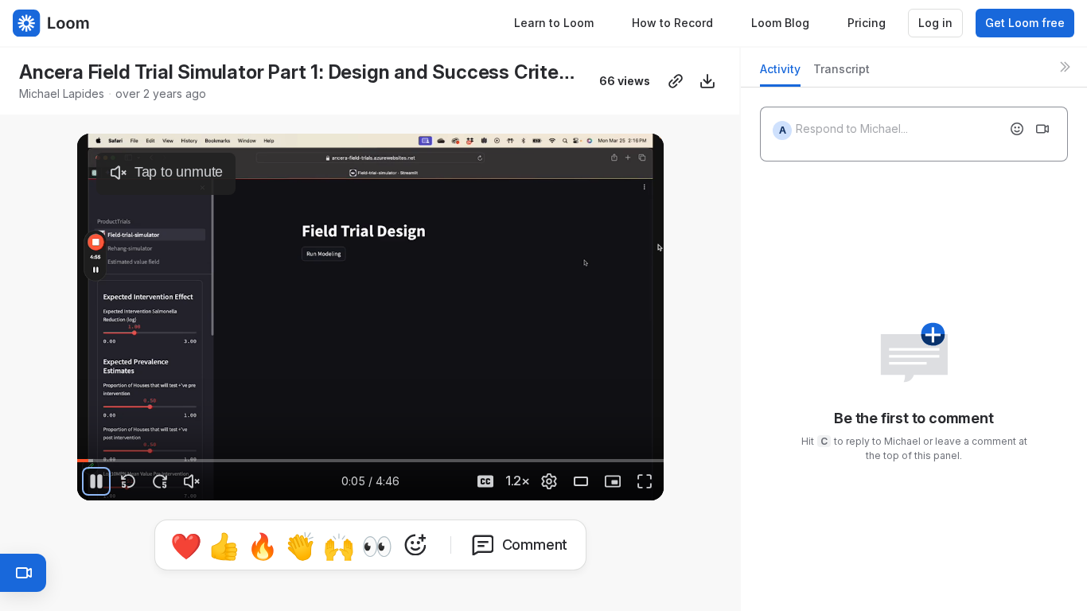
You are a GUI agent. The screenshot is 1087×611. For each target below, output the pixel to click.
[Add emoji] (1017, 129)
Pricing (866, 22)
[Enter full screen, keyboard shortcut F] (644, 481)
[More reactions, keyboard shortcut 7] (415, 545)
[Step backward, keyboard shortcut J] (128, 481)
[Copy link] (675, 81)
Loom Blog (780, 22)
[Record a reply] (1042, 129)
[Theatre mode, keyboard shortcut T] (581, 481)
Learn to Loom (554, 22)
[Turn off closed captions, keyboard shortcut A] (485, 481)
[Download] (707, 81)
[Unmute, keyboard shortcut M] (192, 481)
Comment (535, 544)
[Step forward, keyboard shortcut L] (160, 481)
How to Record (672, 22)
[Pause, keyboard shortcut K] (96, 481)
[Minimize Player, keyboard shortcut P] (612, 481)
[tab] (780, 73)
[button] (657, 451)
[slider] (370, 460)
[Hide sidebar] (1064, 66)
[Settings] (549, 481)
